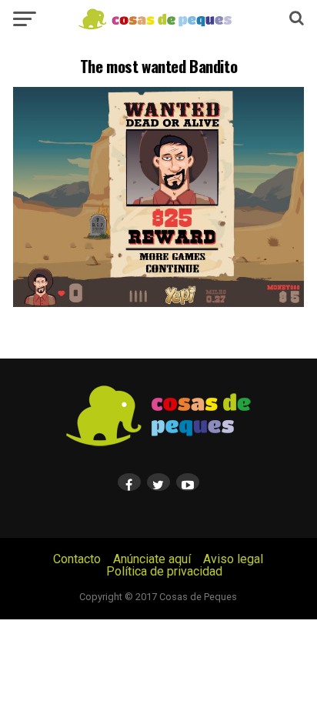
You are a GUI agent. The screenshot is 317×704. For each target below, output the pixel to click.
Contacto (77, 559)
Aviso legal (233, 559)
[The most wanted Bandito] (158, 302)
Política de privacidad (164, 571)
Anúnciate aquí (152, 559)
